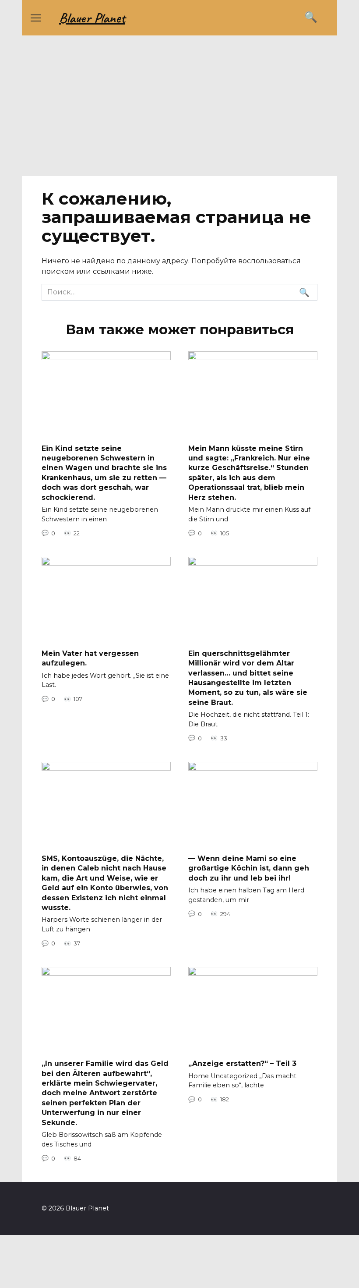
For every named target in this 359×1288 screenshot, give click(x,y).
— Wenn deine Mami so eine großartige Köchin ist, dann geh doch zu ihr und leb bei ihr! (248, 868)
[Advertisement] (179, 110)
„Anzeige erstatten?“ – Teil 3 (242, 1063)
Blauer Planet (92, 18)
